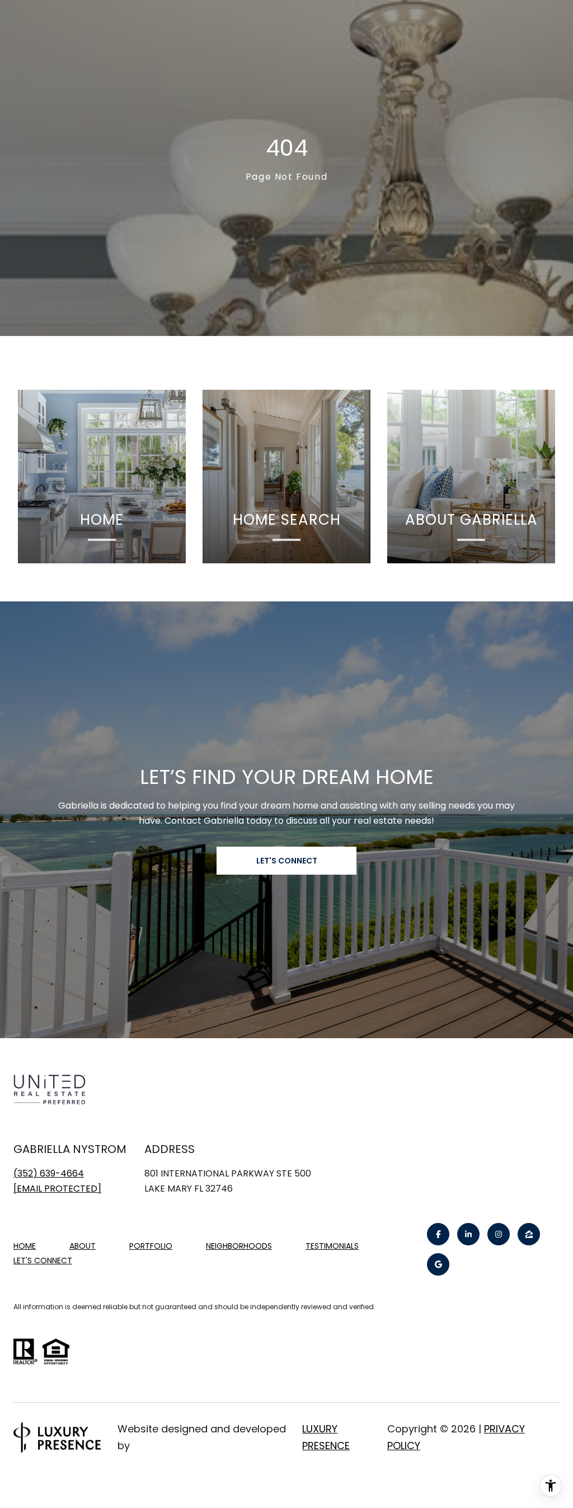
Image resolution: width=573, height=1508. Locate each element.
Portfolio (150, 1246)
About (82, 1246)
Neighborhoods (239, 1246)
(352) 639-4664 (48, 1173)
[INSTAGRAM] (498, 1234)
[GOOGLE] (438, 1264)
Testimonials (332, 1246)
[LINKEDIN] (468, 1234)
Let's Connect (42, 1261)
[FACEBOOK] (438, 1234)
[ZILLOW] (529, 1234)
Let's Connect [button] (286, 860)
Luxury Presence (326, 1437)
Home (24, 1246)
